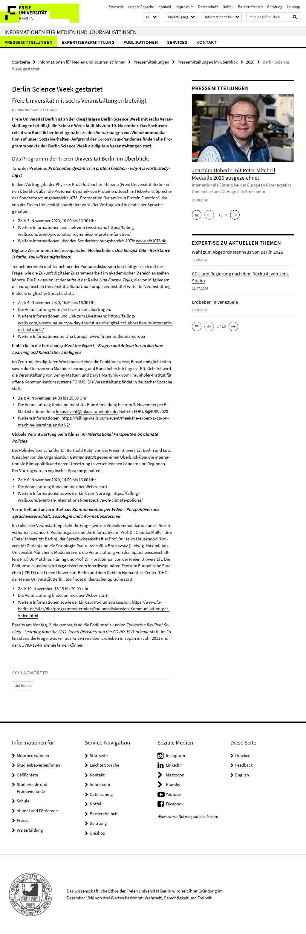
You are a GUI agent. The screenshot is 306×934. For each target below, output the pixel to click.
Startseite (116, 6)
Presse (22, 820)
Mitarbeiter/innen (33, 755)
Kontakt (164, 6)
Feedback (244, 765)
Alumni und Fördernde (37, 810)
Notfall (228, 6)
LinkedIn (174, 765)
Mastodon (175, 775)
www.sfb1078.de (151, 240)
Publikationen (140, 42)
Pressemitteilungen (28, 42)
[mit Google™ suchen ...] (295, 17)
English (242, 775)
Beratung (274, 6)
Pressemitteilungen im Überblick (208, 62)
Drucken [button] (242, 755)
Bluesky (173, 784)
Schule (23, 801)
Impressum (185, 6)
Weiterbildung (30, 830)
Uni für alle (23, 685)
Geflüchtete (27, 775)
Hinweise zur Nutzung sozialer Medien (187, 816)
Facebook (174, 804)
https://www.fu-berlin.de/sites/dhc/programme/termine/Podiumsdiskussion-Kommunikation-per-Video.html (93, 608)
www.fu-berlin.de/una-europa (117, 336)
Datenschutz (208, 6)
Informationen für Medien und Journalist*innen (70, 32)
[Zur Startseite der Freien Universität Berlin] (39, 13)
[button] (151, 17)
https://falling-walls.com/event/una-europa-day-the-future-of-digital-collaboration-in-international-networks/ (95, 322)
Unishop (293, 6)
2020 (250, 62)
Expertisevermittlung (88, 42)
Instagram (175, 755)
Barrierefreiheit (250, 6)
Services (177, 42)
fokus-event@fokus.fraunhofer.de (86, 411)
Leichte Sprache (141, 6)
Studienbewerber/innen (38, 765)
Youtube (173, 794)
